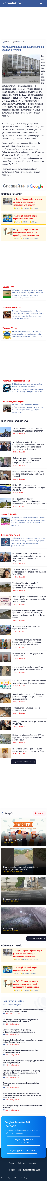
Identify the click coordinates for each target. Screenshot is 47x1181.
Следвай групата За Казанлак (22, 1150)
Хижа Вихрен (24, 1178)
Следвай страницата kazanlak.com (23, 1141)
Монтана (18, 1178)
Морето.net (11, 1178)
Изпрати (39, 813)
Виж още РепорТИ (35, 938)
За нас (11, 1163)
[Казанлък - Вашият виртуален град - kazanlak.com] (13, 3)
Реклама (21, 1163)
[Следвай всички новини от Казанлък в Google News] (23, 185)
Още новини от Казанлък (22, 762)
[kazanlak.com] (32, 1169)
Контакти (33, 1163)
